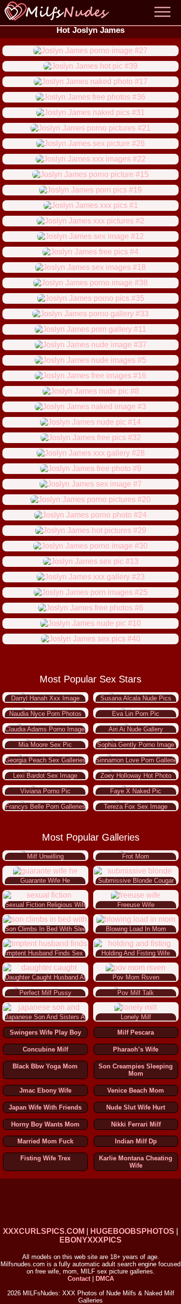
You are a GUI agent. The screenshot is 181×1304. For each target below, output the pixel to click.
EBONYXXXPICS (90, 1240)
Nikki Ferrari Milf (136, 1124)
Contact (79, 1278)
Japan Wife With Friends (45, 1107)
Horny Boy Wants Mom (45, 1124)
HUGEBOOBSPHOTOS (132, 1231)
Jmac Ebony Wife (45, 1090)
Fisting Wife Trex (45, 1158)
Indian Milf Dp (136, 1141)
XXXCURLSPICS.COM (43, 1231)
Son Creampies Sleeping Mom (135, 1070)
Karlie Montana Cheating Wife (135, 1162)
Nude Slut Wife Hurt (135, 1107)
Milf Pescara (135, 1032)
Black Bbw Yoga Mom (45, 1066)
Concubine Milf (45, 1049)
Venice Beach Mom (135, 1090)
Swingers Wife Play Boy (45, 1032)
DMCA (105, 1278)
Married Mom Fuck (45, 1141)
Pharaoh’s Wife (135, 1049)
